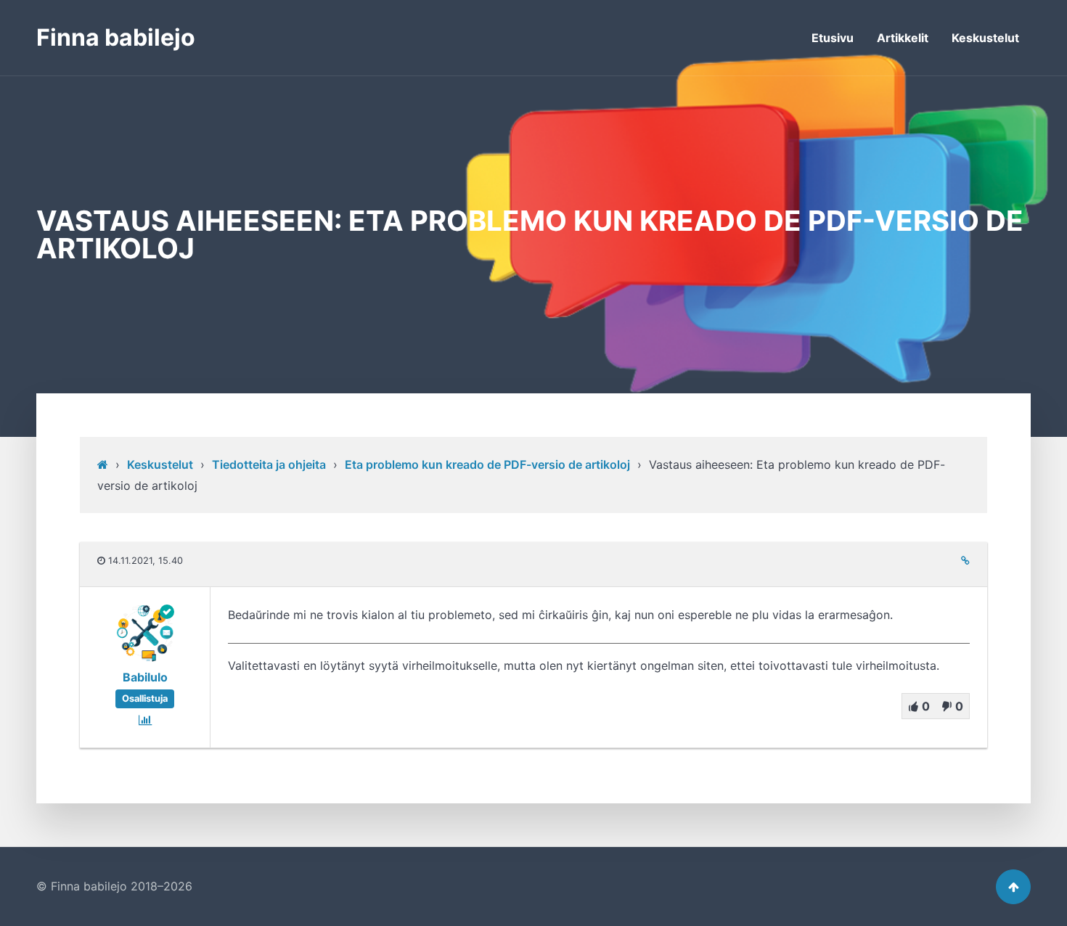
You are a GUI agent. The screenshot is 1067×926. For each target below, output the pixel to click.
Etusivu (833, 37)
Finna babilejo (115, 37)
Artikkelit (902, 37)
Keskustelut (985, 37)
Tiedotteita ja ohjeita (269, 464)
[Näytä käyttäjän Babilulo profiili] (145, 658)
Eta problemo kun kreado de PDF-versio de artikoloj (487, 464)
